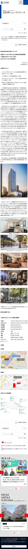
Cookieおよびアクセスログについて (13, 541)
